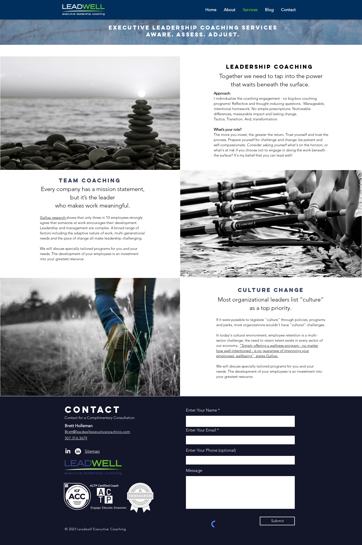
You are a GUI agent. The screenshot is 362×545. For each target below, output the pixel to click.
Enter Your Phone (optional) (211, 450)
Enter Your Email (201, 430)
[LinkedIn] (78, 451)
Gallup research (53, 217)
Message (194, 470)
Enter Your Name (202, 410)
